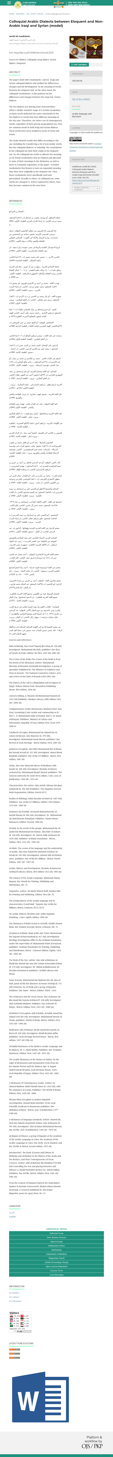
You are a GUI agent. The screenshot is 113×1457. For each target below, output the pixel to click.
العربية (11, 1212)
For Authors (14, 1297)
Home (11, 14)
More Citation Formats (81, 189)
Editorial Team (56, 1233)
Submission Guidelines (56, 1254)
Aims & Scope (56, 1241)
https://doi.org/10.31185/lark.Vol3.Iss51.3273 (33, 52)
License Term (56, 1270)
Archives (20, 14)
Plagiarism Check (56, 1258)
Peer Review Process (56, 1237)
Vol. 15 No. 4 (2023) (34, 14)
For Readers (14, 1293)
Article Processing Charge (56, 1262)
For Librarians (15, 1301)
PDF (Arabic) (80, 65)
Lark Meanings (57, 1274)
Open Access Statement (56, 1266)
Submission (56, 1250)
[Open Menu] (9, 3)
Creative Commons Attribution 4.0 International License (86, 147)
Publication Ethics (56, 1245)
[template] (41, 1425)
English (12, 1216)
